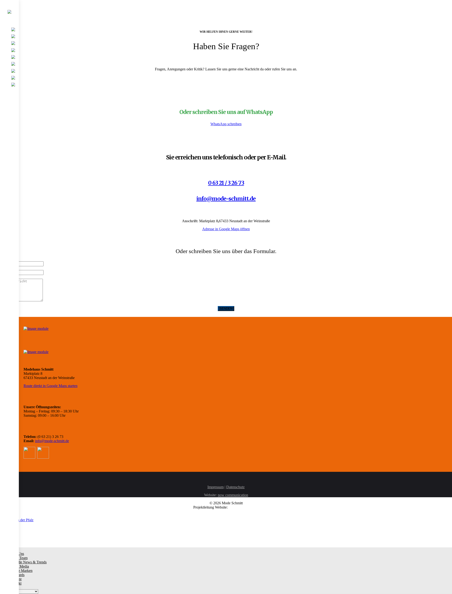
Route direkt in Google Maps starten (50, 386)
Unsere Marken (20, 571)
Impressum (215, 487)
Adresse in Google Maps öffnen (226, 229)
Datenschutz (235, 487)
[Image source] (36, 328)
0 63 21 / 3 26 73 (226, 182)
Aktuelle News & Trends (28, 562)
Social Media (19, 566)
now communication (233, 495)
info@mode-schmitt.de (226, 198)
